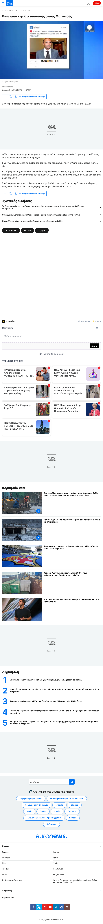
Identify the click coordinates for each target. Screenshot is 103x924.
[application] (51, 50)
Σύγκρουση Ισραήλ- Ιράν (31, 798)
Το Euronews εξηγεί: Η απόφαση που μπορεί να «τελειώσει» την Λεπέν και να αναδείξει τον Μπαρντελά (43, 207)
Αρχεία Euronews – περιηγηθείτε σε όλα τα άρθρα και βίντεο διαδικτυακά (75, 881)
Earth (55, 857)
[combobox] (52, 782)
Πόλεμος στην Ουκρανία (36, 805)
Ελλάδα (74, 805)
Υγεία (29, 811)
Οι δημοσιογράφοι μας (12, 880)
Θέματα (5, 846)
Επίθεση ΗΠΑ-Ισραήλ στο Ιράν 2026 (66, 798)
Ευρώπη (5, 852)
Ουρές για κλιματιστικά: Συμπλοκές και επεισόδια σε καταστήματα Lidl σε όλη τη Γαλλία (41, 215)
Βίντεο (5, 874)
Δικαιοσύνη (10, 230)
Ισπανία (59, 805)
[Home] (3, 10)
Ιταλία (57, 811)
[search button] (72, 782)
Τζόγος (41, 230)
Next (4, 863)
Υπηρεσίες (7, 890)
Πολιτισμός (58, 869)
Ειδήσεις (10, 10)
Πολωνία (72, 811)
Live (97, 3)
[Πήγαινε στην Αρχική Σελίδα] (9, 3)
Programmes (58, 874)
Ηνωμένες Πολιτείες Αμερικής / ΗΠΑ (44, 818)
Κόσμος (19, 10)
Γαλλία (27, 10)
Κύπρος (72, 818)
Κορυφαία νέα (13, 488)
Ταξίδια (5, 869)
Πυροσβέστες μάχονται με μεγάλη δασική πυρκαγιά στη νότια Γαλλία (32, 221)
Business (6, 857)
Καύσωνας (51, 824)
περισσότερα (8, 897)
